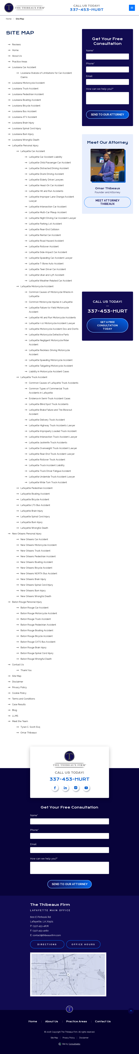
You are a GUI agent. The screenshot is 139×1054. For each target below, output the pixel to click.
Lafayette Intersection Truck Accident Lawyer (53, 437)
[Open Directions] (68, 974)
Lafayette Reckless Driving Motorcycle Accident (49, 352)
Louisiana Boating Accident (26, 100)
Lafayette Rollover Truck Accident (47, 459)
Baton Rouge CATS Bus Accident (38, 642)
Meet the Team (20, 721)
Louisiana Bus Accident (24, 111)
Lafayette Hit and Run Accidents (46, 191)
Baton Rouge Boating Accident (36, 630)
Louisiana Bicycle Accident (26, 105)
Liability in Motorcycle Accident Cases (49, 371)
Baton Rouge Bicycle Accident (36, 636)
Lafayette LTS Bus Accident (35, 505)
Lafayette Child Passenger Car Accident (50, 162)
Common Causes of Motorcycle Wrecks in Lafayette (51, 294)
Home (8, 19)
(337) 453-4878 (41, 926)
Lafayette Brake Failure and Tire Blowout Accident (50, 412)
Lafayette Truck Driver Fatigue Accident (50, 471)
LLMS (15, 716)
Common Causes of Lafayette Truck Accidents (53, 383)
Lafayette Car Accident (32, 151)
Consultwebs (74, 1044)
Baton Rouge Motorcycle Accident (38, 613)
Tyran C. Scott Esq (30, 727)
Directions (47, 944)
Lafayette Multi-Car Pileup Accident (48, 212)
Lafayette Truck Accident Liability (47, 465)
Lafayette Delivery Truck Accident (47, 419)
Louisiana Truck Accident (25, 88)
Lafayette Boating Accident (35, 493)
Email (89, 76)
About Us (17, 56)
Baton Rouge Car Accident (34, 607)
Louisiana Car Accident (24, 67)
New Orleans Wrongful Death (35, 596)
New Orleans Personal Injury (27, 533)
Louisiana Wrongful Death (25, 140)
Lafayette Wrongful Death (34, 528)
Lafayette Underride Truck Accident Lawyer (52, 476)
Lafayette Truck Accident (33, 377)
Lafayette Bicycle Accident (34, 499)
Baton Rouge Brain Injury (33, 647)
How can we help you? (99, 88)
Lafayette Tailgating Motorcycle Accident (51, 366)
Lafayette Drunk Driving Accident (46, 174)
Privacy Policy (19, 687)
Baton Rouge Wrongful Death (36, 659)
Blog (14, 710)
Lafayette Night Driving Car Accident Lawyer (52, 218)
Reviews (16, 44)
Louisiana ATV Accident (24, 117)
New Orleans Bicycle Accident (36, 568)
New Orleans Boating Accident (36, 562)
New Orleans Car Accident (34, 539)
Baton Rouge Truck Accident (35, 619)
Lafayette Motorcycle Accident (37, 286)
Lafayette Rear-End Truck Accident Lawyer (52, 454)
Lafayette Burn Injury (31, 522)
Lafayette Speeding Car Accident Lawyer (50, 258)
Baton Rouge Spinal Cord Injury (36, 653)
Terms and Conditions (23, 698)
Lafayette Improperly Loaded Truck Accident (53, 431)
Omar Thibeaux (28, 732)
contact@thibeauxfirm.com (47, 935)
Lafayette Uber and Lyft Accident (46, 275)
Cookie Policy (19, 693)
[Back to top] (131, 1011)
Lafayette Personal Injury (25, 145)
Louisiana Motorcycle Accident (28, 83)
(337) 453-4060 (41, 930)
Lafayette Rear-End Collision (44, 229)
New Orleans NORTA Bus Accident (38, 573)
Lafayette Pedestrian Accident (36, 488)
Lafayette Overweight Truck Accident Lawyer (53, 448)
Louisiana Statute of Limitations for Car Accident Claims (46, 75)
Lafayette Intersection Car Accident (48, 206)
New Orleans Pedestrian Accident (38, 556)
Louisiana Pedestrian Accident (28, 94)
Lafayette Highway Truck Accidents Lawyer (52, 425)
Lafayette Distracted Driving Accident (49, 168)
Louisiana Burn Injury (23, 134)
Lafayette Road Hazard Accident (46, 241)
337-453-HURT (108, 311)
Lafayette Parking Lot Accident (45, 223)
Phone (90, 63)
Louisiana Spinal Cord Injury (26, 128)
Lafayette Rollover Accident (44, 246)
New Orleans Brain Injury (33, 579)
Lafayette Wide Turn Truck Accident (48, 482)
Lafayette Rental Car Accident (45, 235)
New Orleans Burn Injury (33, 590)
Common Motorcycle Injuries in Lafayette (51, 302)
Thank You (26, 670)
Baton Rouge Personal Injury (27, 602)
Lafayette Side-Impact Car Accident (48, 252)
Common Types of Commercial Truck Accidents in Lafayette (49, 390)
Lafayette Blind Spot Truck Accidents (48, 404)
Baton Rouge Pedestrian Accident (38, 624)
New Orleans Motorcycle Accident (38, 545)
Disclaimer (17, 681)
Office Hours (83, 944)
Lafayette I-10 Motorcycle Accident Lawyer (52, 323)
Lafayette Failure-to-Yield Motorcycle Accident (49, 309)
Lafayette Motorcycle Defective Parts (49, 334)
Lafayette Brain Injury (31, 511)
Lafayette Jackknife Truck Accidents (48, 442)
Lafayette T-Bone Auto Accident (46, 263)
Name (90, 50)
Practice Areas (19, 61)
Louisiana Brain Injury (23, 122)
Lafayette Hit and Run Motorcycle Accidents (52, 317)
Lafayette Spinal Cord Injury (35, 516)
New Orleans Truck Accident (35, 550)
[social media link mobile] (54, 787)
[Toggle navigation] (132, 8)
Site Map (16, 676)
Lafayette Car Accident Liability (45, 157)
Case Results (19, 704)
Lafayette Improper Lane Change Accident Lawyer (51, 198)
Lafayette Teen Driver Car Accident (47, 269)
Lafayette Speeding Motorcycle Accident (50, 360)
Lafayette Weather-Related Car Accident (50, 280)
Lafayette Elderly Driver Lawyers (46, 179)
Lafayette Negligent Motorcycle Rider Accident (49, 342)
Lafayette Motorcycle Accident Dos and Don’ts (54, 329)
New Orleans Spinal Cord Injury (36, 585)
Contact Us (18, 664)
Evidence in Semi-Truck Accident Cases (49, 398)
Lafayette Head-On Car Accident (46, 185)
